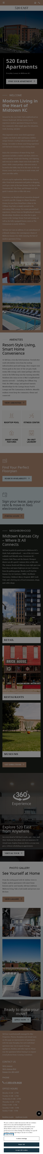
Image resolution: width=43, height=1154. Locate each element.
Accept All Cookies (21, 1150)
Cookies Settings (21, 1139)
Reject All (21, 1144)
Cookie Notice (8, 1135)
